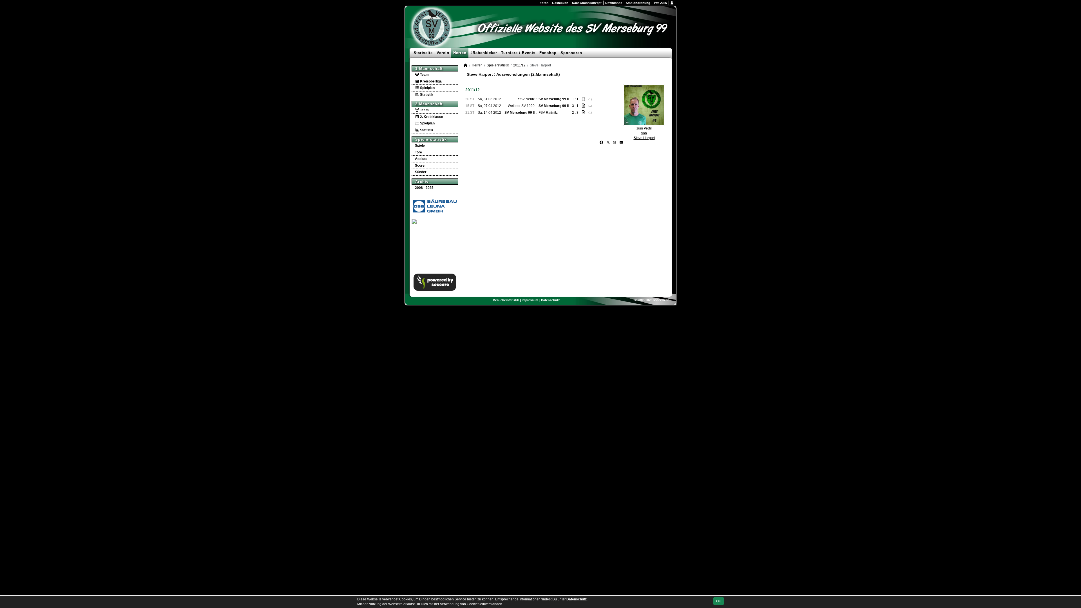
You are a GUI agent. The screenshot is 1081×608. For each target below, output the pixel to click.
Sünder (420, 172)
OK (718, 601)
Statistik (426, 95)
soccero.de (661, 300)
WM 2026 (660, 3)
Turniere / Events (518, 53)
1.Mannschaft (429, 68)
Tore (418, 152)
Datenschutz (550, 300)
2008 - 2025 (424, 188)
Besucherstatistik (506, 300)
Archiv (422, 182)
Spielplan (427, 88)
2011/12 (519, 65)
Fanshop (548, 53)
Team (424, 75)
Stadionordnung (638, 3)
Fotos (544, 3)
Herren (459, 53)
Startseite (423, 53)
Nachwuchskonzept (587, 3)
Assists (421, 159)
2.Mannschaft (429, 104)
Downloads (613, 3)
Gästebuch (560, 3)
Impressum (530, 300)
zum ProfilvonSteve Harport (644, 133)
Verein (443, 53)
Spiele (420, 145)
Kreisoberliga (430, 81)
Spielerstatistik (431, 139)
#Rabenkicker (483, 53)
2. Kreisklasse (431, 117)
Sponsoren (571, 53)
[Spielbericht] (583, 99)
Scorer (420, 165)
